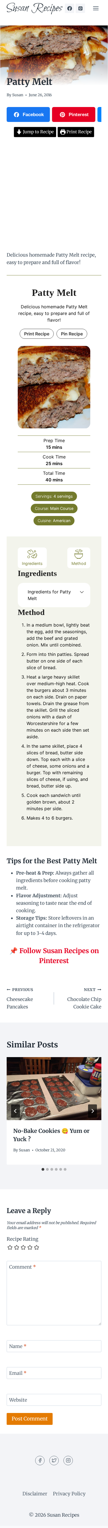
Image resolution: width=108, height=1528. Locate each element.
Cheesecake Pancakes (20, 998)
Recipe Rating (22, 1239)
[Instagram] (68, 1460)
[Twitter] (54, 1460)
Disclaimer (34, 1494)
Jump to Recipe (38, 131)
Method (78, 563)
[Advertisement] (54, 195)
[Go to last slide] (15, 1111)
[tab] (43, 1169)
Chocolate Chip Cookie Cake (84, 998)
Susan (17, 95)
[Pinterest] (80, 8)
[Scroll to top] (94, 1519)
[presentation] (54, 1088)
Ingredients (32, 563)
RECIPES (14, 71)
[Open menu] (95, 8)
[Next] (92, 1111)
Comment (22, 1267)
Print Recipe (78, 131)
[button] (82, 591)
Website (18, 1400)
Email (18, 1373)
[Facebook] (69, 8)
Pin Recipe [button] (72, 334)
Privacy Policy (69, 1494)
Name (18, 1346)
